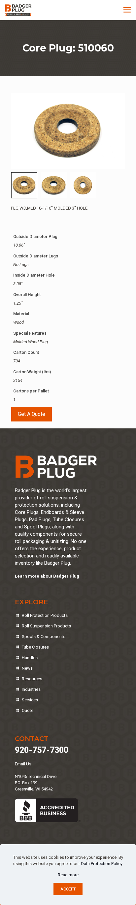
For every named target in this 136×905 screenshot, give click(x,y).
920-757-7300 (41, 750)
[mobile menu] (127, 10)
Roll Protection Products (45, 615)
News (27, 668)
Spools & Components (43, 636)
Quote (27, 710)
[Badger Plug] (18, 10)
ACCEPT (68, 889)
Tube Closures (35, 647)
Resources (32, 678)
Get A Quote (31, 414)
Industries (31, 689)
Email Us (23, 763)
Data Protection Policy (101, 863)
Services (30, 699)
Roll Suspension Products (46, 625)
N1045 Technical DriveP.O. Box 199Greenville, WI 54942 (35, 782)
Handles (30, 657)
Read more (68, 874)
